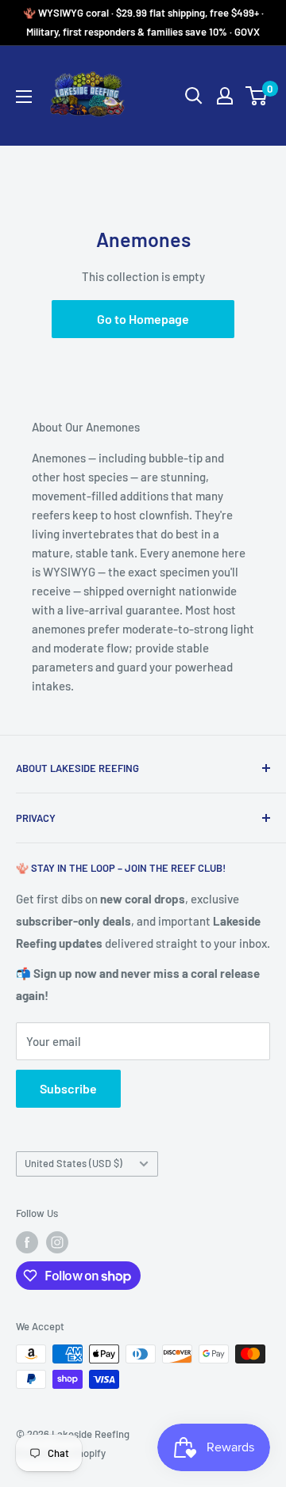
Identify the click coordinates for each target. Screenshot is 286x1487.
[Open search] (194, 96)
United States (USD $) (73, 1163)
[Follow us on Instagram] (57, 1242)
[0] (257, 95)
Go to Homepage (143, 318)
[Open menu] (24, 96)
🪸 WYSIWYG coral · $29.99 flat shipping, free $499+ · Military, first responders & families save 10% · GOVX (143, 22)
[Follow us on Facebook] (27, 1242)
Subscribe (68, 1088)
